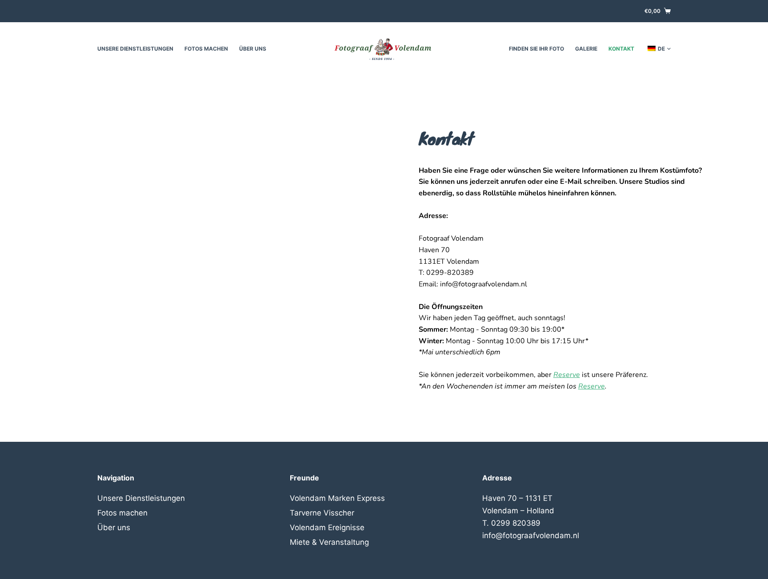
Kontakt (621, 48)
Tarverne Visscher (322, 512)
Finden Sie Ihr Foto (536, 48)
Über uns (252, 48)
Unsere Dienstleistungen (135, 48)
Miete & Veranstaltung (329, 542)
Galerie (586, 48)
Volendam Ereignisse (327, 527)
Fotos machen (206, 48)
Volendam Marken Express (337, 498)
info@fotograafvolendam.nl (530, 535)
